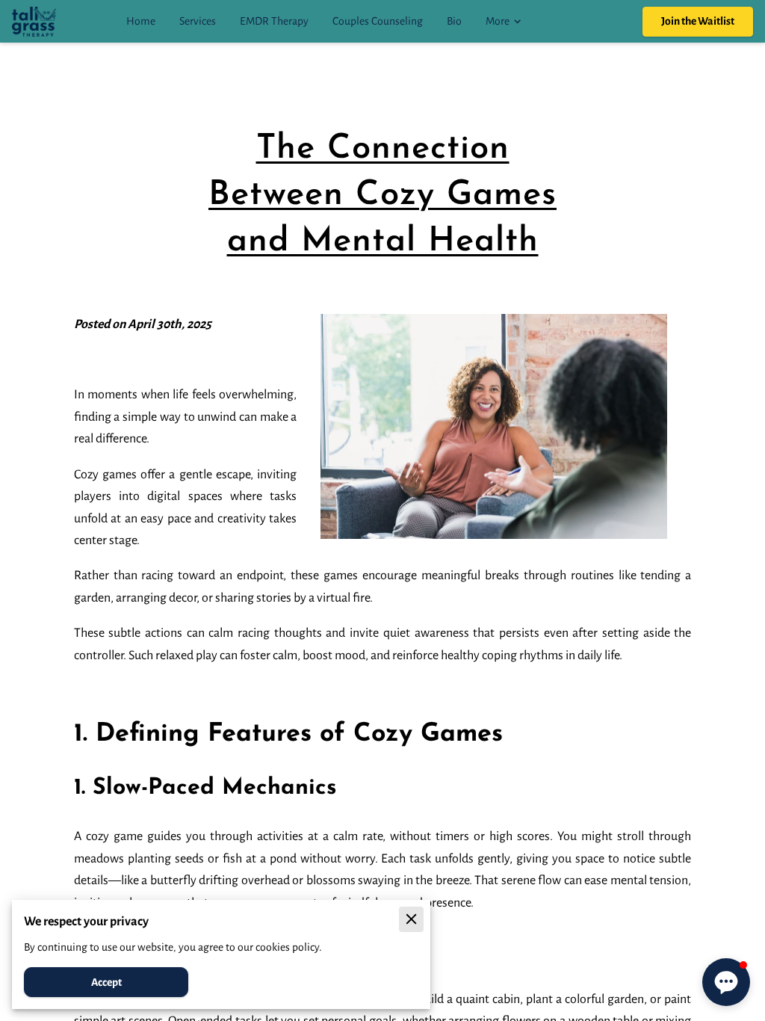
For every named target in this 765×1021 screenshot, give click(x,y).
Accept (106, 982)
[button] (726, 982)
